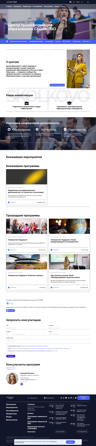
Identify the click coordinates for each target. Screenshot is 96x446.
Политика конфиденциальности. (26, 437)
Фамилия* (51, 325)
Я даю (38, 348)
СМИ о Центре (66, 41)
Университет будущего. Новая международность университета (64, 241)
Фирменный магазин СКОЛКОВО (36, 427)
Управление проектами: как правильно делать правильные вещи (62, 413)
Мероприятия (48, 6)
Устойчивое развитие (31, 410)
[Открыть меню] (88, 2)
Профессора (27, 6)
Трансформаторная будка (36, 41)
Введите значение (20, 333)
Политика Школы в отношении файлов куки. (41, 437)
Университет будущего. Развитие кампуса (25, 275)
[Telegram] (21, 384)
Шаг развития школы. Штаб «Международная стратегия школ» (65, 276)
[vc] (73, 398)
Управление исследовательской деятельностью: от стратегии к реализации (26, 191)
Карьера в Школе (30, 408)
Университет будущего (17, 240)
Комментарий (9, 338)
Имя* (7, 325)
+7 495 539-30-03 (10, 369)
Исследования (37, 6)
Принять (70, 442)
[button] (89, 41)
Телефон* (8, 331)
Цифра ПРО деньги (82, 405)
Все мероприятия (82, 431)
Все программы (60, 431)
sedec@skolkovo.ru (11, 367)
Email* (50, 331)
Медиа (57, 6)
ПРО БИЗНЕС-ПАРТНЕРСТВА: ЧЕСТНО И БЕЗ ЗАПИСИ (83, 425)
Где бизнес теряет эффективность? (81, 410)
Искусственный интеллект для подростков (60, 407)
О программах (76, 41)
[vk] (68, 398)
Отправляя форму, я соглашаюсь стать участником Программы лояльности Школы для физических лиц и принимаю (33, 350)
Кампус (30, 413)
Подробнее (13, 202)
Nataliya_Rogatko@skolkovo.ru (28, 379)
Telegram (11, 310)
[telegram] (63, 398)
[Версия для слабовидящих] (82, 2)
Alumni (63, 6)
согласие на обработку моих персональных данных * (34, 346)
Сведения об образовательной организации (35, 406)
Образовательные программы (18, 41)
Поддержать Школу (83, 397)
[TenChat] (75, 398)
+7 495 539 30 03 (33, 398)
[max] (61, 398)
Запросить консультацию (57, 85)
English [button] (78, 2)
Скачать (11, 303)
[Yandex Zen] (71, 398)
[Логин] (71, 2)
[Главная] (11, 2)
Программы (17, 6)
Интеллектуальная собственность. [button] (12, 437)
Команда (57, 41)
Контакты (31, 432)
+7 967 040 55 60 (24, 378)
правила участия (54, 350)
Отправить (11, 356)
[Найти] (73, 2)
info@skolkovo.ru (50, 398)
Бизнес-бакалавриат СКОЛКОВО (61, 423)
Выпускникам (11, 420)
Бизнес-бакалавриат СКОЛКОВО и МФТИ (61, 418)
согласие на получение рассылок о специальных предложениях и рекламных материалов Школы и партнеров (40, 348)
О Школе (9, 6)
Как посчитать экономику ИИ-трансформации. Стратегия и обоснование (81, 417)
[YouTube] (66, 398)
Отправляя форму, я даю (28, 346)
